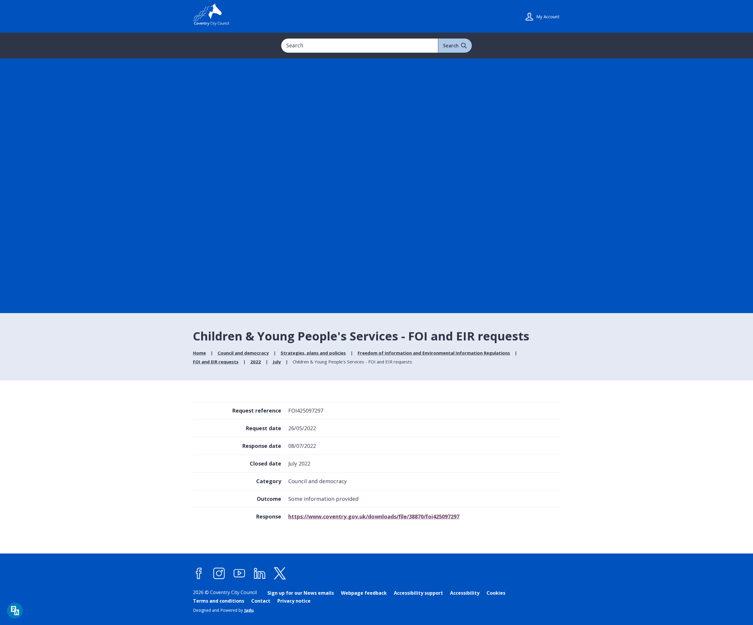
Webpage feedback (364, 593)
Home (199, 353)
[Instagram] (219, 573)
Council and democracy (243, 353)
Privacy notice (294, 601)
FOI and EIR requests (216, 362)
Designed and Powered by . (223, 610)
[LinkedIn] (259, 573)
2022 (255, 362)
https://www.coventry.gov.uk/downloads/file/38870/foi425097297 (373, 516)
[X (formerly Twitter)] (280, 573)
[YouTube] (239, 573)
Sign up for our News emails (300, 593)
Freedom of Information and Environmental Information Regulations (434, 353)
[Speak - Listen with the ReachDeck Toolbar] (15, 611)
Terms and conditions (218, 601)
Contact (260, 601)
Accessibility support (418, 593)
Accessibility (464, 593)
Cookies (496, 593)
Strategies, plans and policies (313, 353)
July (277, 362)
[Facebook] (199, 573)
